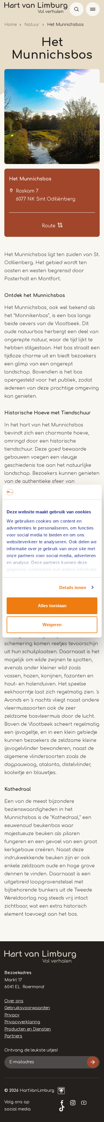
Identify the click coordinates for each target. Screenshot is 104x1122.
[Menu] (93, 9)
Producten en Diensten (27, 1029)
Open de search (76, 9)
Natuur (31, 24)
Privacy (11, 1015)
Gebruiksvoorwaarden (27, 1008)
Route (48, 225)
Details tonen (72, 587)
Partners (13, 1036)
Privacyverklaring (22, 1022)
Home (10, 24)
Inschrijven (93, 1062)
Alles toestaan (52, 605)
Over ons (13, 1001)
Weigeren (52, 624)
